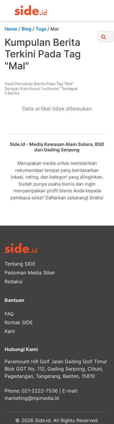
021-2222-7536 (40, 391)
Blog (26, 29)
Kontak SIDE (19, 322)
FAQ (9, 314)
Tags (41, 29)
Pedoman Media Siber (30, 273)
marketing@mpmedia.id (32, 398)
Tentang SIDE (20, 264)
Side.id (42, 420)
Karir (10, 331)
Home (11, 29)
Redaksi (13, 281)
